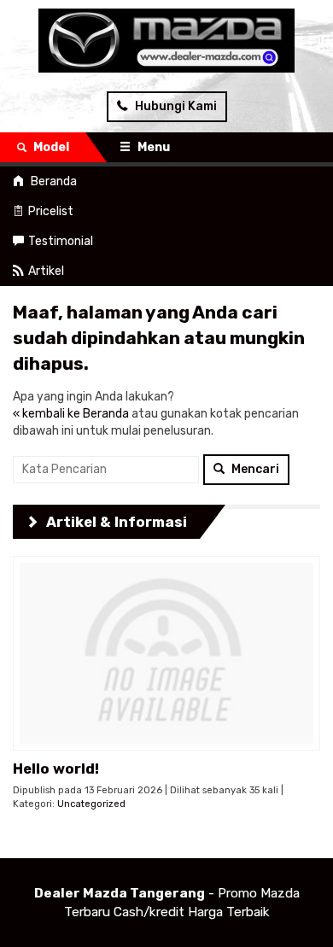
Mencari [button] (254, 469)
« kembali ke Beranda (71, 413)
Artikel (46, 271)
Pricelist (50, 211)
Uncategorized (91, 804)
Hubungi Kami (174, 106)
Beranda (52, 181)
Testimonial (60, 241)
